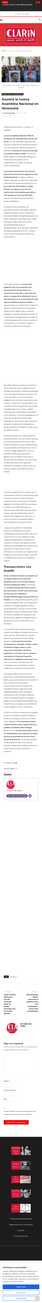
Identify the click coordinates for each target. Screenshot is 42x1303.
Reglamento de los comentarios (21, 1218)
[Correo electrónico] (30, 789)
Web (5, 1092)
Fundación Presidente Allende (21, 1212)
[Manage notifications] (37, 1298)
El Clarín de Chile (9, 106)
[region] (21, 1283)
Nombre (7, 1074)
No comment (8, 109)
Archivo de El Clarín (21, 1229)
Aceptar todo (21, 1287)
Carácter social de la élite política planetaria (25, 2)
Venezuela (13, 970)
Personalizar (21, 1293)
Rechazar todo (21, 1298)
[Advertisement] (21, 255)
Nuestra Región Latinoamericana (21, 44)
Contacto (21, 1224)
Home (4, 44)
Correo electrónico (10, 1083)
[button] (37, 2)
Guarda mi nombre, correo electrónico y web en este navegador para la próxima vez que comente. (20, 1106)
